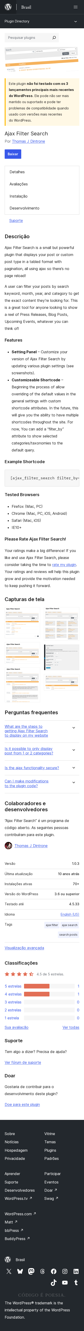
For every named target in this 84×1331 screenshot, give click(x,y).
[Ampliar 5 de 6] (73, 650)
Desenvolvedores (20, 1190)
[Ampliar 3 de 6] (34, 673)
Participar (52, 1173)
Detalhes (17, 172)
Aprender (12, 1173)
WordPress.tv (18, 1198)
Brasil (20, 1259)
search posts (68, 934)
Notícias (12, 1142)
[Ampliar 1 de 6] (34, 613)
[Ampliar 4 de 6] (73, 613)
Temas (50, 1142)
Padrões (51, 1158)
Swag (51, 1198)
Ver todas (71, 1027)
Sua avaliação (16, 1027)
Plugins (50, 1150)
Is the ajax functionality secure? (32, 768)
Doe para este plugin (22, 1104)
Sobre (10, 1133)
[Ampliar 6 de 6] (73, 680)
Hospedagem (16, 1150)
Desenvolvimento (24, 208)
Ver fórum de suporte (23, 1062)
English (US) (70, 914)
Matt (11, 1222)
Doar (50, 1190)
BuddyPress (17, 1238)
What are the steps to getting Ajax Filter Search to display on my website (26, 731)
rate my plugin (64, 564)
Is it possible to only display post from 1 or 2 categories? (29, 751)
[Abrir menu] (76, 7)
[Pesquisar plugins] (54, 37)
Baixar (13, 154)
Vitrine (49, 1133)
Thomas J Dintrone (28, 141)
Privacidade (15, 1158)
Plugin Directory (17, 21)
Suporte (16, 220)
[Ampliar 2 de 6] (34, 648)
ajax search (69, 925)
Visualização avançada (24, 947)
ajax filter (52, 925)
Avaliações (19, 184)
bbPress (14, 1230)
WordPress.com (20, 1214)
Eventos (51, 1182)
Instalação (19, 196)
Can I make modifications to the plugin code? (27, 783)
